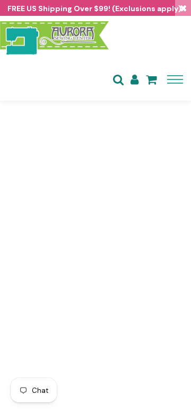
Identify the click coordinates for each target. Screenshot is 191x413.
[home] (54, 37)
